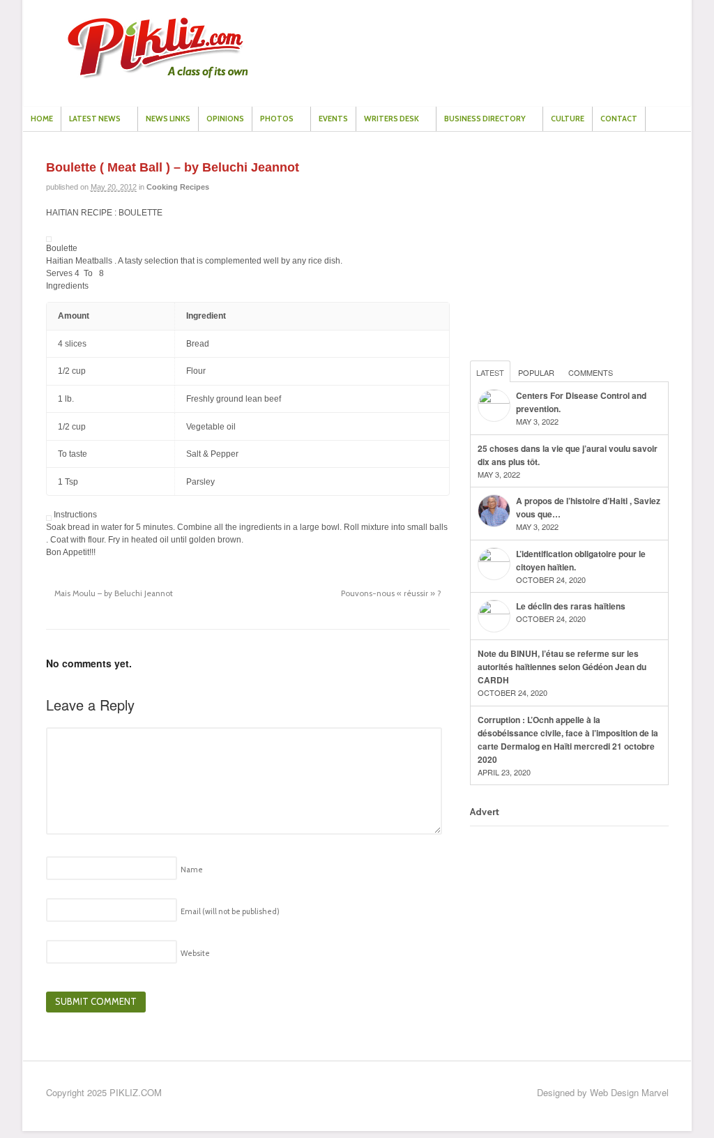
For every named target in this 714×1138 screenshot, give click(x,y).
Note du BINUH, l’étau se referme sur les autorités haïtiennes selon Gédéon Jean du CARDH (562, 666)
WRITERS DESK (391, 118)
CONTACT (618, 118)
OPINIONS (225, 118)
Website (195, 953)
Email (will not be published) (230, 911)
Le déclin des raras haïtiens (570, 606)
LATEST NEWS (95, 118)
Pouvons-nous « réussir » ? (392, 593)
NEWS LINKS (168, 118)
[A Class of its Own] (158, 74)
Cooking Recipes (177, 187)
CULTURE (567, 118)
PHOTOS (277, 118)
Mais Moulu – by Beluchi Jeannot (112, 593)
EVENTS (333, 118)
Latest (490, 372)
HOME (42, 118)
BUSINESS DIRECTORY (485, 118)
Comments (590, 372)
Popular (536, 372)
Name (192, 869)
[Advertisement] (574, 248)
